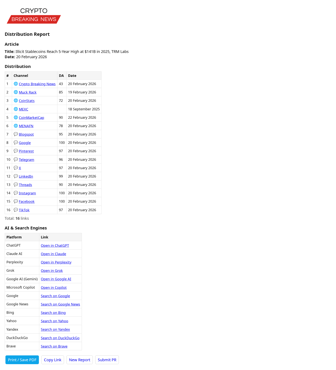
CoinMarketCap (31, 117)
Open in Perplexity (56, 262)
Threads (25, 184)
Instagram (27, 193)
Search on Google (55, 296)
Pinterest (26, 151)
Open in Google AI (56, 279)
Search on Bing (53, 312)
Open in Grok (52, 270)
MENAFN (26, 126)
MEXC (23, 109)
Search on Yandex (55, 329)
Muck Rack (28, 92)
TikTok (24, 210)
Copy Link (52, 359)
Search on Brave (54, 346)
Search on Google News (60, 304)
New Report (79, 359)
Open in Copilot (54, 287)
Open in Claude (53, 253)
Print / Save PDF (22, 359)
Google (25, 142)
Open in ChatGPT (55, 245)
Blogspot (26, 134)
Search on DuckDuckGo (60, 338)
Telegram (26, 159)
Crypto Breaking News (37, 84)
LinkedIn (26, 176)
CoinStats (27, 100)
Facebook (27, 201)
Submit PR (107, 359)
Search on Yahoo (54, 321)
